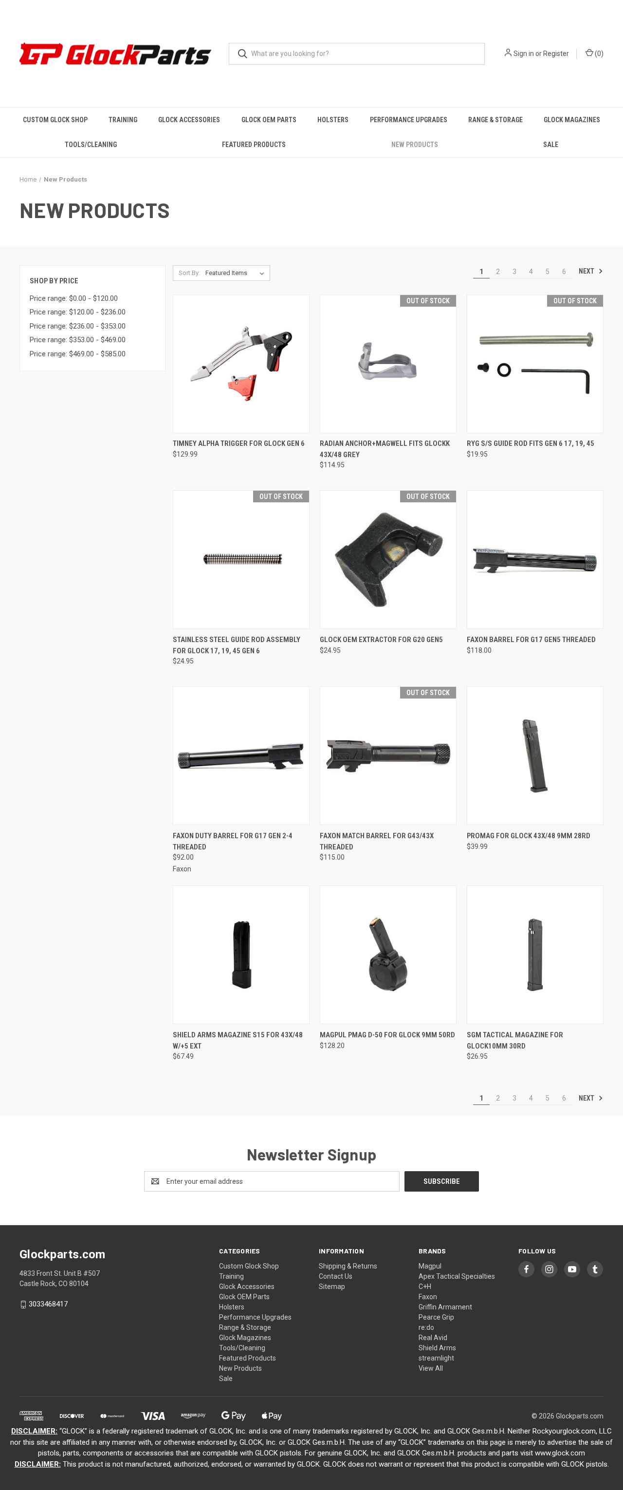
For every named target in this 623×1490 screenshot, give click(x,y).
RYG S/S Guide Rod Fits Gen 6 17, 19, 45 (530, 443)
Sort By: (189, 272)
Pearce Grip (436, 1317)
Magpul (430, 1266)
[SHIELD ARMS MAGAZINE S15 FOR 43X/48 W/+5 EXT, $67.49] (241, 954)
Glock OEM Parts (268, 120)
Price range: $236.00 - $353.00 (78, 326)
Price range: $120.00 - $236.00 (78, 312)
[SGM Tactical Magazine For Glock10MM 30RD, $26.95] (535, 954)
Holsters (332, 120)
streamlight (436, 1358)
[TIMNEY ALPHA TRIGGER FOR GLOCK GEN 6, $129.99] (241, 363)
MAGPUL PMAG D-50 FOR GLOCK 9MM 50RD (387, 1034)
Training (123, 120)
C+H (425, 1286)
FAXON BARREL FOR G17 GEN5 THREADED (531, 639)
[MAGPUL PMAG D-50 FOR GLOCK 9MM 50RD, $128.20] (388, 954)
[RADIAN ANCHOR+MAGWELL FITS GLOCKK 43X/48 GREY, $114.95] (388, 363)
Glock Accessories (189, 120)
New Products (414, 144)
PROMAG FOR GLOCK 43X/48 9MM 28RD (528, 835)
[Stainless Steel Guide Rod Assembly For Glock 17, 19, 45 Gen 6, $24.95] (241, 559)
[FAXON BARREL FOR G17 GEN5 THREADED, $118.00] (535, 559)
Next (587, 271)
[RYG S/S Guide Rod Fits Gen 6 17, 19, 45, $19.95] (535, 363)
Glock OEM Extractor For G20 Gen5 (381, 639)
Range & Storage (495, 120)
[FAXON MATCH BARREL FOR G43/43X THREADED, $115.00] (388, 755)
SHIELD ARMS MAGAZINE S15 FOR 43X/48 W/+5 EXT (238, 1040)
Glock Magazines (572, 120)
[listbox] (237, 273)
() (598, 53)
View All (431, 1368)
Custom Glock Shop (55, 120)
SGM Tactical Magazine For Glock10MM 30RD (515, 1040)
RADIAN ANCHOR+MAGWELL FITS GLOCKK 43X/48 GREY (385, 449)
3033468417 (48, 1304)
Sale (550, 144)
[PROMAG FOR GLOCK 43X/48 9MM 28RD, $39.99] (535, 755)
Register (556, 53)
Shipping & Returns (348, 1266)
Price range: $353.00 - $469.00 (78, 339)
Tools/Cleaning (91, 144)
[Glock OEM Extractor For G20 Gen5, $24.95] (388, 559)
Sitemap (332, 1286)
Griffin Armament (445, 1307)
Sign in (523, 53)
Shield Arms (437, 1348)
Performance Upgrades (408, 120)
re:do (426, 1327)
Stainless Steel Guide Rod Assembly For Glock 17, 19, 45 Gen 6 (236, 645)
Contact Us (335, 1276)
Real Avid (433, 1338)
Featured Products (254, 144)
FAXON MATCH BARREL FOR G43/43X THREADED (377, 841)
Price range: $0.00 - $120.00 (74, 298)
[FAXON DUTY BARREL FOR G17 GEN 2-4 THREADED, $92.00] (241, 755)
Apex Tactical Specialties (457, 1276)
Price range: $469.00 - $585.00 (78, 354)
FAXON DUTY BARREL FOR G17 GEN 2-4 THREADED (233, 841)
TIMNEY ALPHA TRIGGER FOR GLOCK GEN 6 (239, 443)
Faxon (428, 1297)
